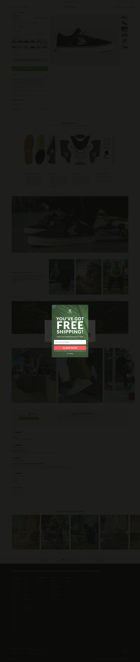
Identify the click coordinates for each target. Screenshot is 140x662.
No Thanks (70, 353)
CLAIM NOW (70, 347)
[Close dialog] (53, 306)
